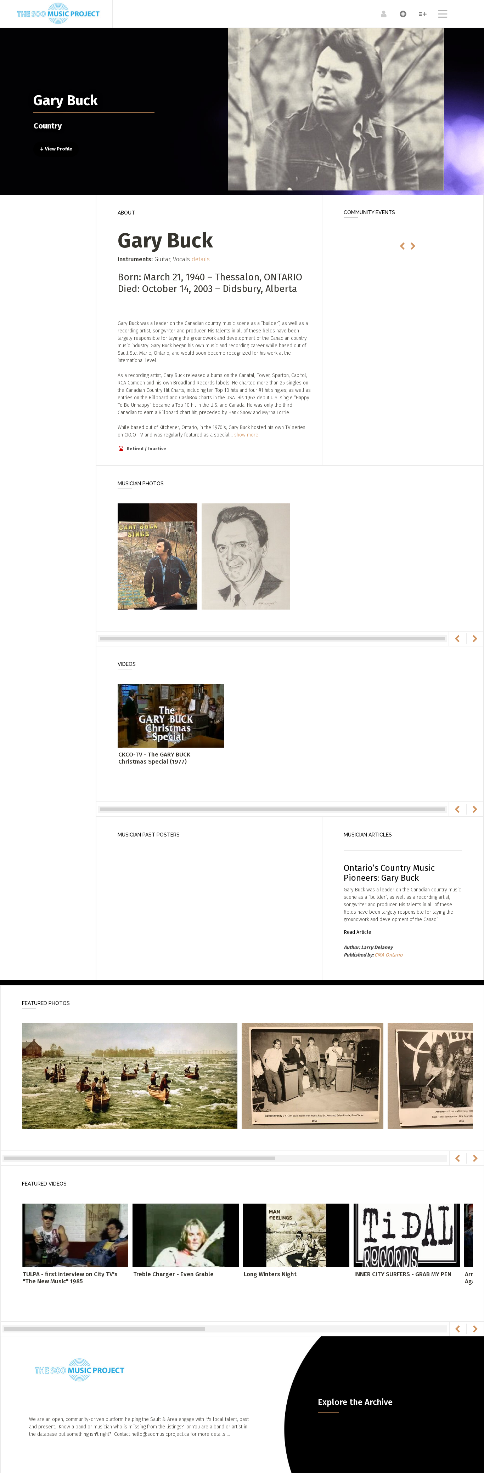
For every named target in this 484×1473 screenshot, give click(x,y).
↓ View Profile (56, 149)
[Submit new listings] (399, 14)
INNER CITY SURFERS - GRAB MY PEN (402, 1274)
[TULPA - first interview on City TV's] (75, 1235)
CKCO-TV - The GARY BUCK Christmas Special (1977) (154, 758)
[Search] (419, 14)
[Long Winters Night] (296, 1235)
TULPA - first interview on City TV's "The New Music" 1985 (70, 1278)
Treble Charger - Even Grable (173, 1274)
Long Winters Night (270, 1274)
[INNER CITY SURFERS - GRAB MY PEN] (407, 1235)
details (201, 259)
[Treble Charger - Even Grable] (186, 1235)
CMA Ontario (389, 955)
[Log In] (380, 14)
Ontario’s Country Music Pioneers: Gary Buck (389, 873)
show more (246, 435)
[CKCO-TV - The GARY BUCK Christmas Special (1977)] (171, 715)
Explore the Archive (355, 1402)
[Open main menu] (438, 15)
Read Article (357, 932)
